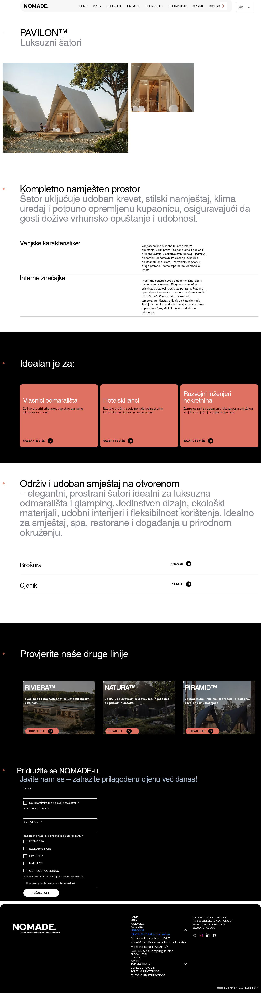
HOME (134, 917)
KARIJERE (136, 926)
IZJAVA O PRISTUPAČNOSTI (148, 975)
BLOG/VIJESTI (138, 954)
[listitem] (139, 564)
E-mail (28, 788)
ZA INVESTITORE (140, 963)
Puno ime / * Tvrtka (36, 808)
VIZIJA (134, 920)
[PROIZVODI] (185, 930)
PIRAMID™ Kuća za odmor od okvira (158, 942)
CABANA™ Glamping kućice (151, 951)
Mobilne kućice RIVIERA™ (150, 938)
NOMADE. (36, 6)
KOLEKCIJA (137, 923)
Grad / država (32, 822)
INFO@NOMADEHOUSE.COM (209, 917)
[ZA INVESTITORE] (185, 964)
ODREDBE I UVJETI (142, 967)
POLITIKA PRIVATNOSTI (145, 971)
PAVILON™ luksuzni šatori (150, 934)
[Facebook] (214, 935)
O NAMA (135, 957)
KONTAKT (136, 960)
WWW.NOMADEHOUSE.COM (209, 924)
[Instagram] (201, 935)
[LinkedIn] (208, 935)
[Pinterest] (195, 935)
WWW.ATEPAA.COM (204, 927)
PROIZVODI (137, 930)
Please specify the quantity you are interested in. (53, 876)
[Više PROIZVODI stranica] (162, 6)
